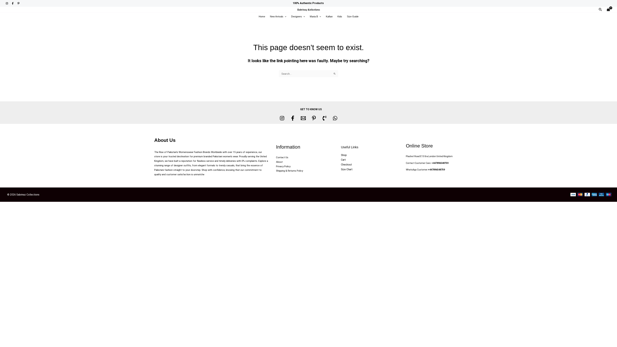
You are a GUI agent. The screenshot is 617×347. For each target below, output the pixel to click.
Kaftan (329, 16)
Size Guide (352, 16)
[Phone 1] (324, 118)
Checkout (346, 164)
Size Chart (347, 169)
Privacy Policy (283, 166)
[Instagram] (7, 3)
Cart (343, 159)
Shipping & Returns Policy (289, 170)
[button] (600, 9)
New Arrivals (276, 16)
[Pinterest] (18, 3)
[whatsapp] (335, 118)
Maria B (314, 16)
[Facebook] (12, 3)
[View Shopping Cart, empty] (608, 10)
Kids (339, 16)
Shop (344, 155)
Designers (296, 16)
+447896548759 (440, 163)
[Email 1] (303, 118)
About (279, 161)
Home (262, 16)
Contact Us (282, 157)
